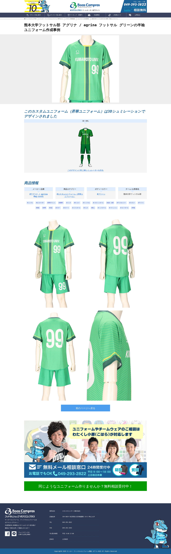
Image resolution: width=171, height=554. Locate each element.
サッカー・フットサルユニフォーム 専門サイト (51, 18)
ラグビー (132, 202)
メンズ (69, 202)
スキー (58, 207)
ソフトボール (76, 207)
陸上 (93, 207)
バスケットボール (98, 202)
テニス (86, 207)
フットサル (87, 202)
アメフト (141, 202)
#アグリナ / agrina (39, 194)
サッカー (77, 202)
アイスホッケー (122, 202)
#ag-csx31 (38, 196)
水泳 (51, 207)
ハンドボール (102, 207)
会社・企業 (111, 202)
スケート (66, 207)
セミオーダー (40, 202)
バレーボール (124, 207)
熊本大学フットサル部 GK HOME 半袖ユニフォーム (105, 18)
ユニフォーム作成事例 (83, 18)
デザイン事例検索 (70, 18)
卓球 (44, 207)
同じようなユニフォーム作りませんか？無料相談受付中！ (85, 486)
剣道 (38, 207)
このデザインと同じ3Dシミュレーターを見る (85, 170)
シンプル (30, 202)
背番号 (61, 202)
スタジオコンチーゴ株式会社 (71, 511)
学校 (134, 207)
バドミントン (113, 207)
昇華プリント (51, 202)
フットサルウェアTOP (31, 18)
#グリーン (101, 194)
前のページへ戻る (85, 408)
